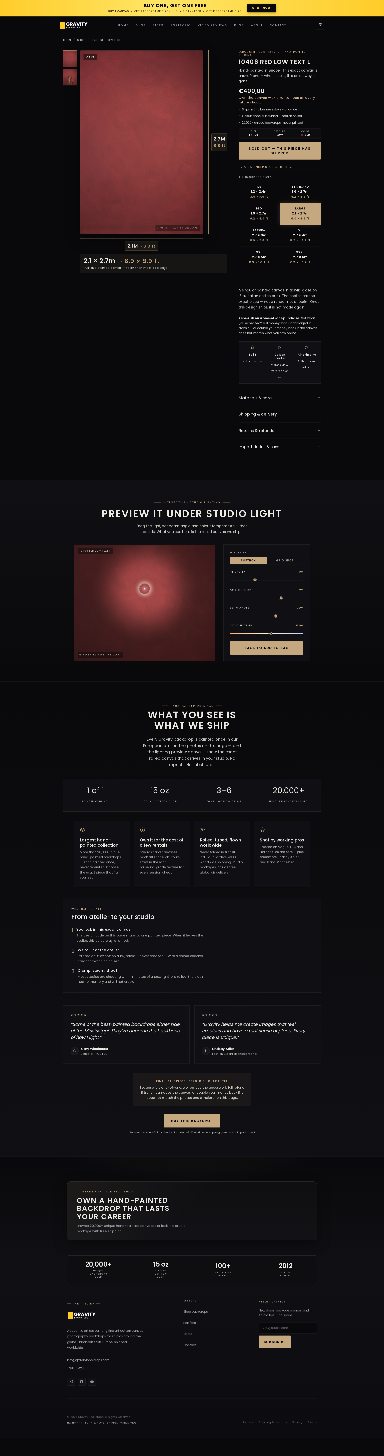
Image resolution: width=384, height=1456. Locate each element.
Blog (239, 25)
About (257, 25)
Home (123, 25)
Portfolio (181, 25)
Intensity (238, 572)
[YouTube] (92, 1382)
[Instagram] (71, 1382)
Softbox (248, 560)
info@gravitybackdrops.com (88, 1360)
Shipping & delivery (280, 414)
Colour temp (241, 625)
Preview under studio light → (265, 167)
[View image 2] (70, 77)
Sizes (158, 25)
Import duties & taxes (280, 447)
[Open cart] (320, 25)
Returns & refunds (280, 430)
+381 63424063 (78, 1368)
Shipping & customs (273, 1422)
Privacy (297, 1422)
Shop (141, 25)
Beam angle (239, 608)
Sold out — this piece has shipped (280, 151)
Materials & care (280, 397)
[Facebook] (82, 1382)
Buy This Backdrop (192, 1120)
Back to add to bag (266, 647)
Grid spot (285, 560)
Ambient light (241, 590)
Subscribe (275, 1342)
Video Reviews (212, 25)
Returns (248, 1422)
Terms (312, 1422)
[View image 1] (70, 58)
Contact (278, 25)
